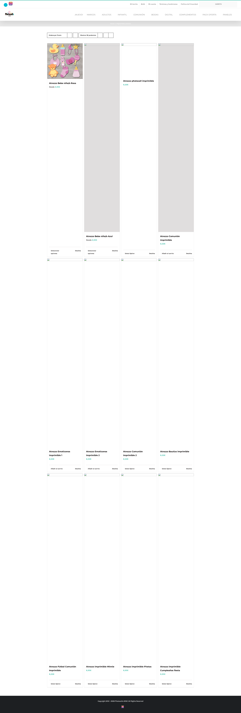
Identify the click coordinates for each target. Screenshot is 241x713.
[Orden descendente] (75, 35)
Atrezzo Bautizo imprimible (174, 451)
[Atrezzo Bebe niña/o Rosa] (65, 61)
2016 (125, 701)
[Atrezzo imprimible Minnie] (102, 568)
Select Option (129, 253)
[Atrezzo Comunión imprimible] (176, 137)
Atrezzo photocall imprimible (138, 81)
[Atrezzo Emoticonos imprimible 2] (102, 353)
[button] (236, 14)
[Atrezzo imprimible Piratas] (139, 568)
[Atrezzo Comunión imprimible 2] (139, 353)
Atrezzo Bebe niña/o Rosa (62, 83)
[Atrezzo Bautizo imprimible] (176, 353)
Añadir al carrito (168, 253)
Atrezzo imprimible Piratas (137, 666)
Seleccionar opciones (55, 252)
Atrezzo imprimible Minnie (100, 666)
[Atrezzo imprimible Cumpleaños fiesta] (176, 568)
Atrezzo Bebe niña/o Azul (99, 236)
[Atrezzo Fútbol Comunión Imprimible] (65, 568)
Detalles (78, 251)
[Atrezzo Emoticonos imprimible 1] (65, 353)
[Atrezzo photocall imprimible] (139, 60)
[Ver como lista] (110, 35)
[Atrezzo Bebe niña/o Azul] (102, 137)
